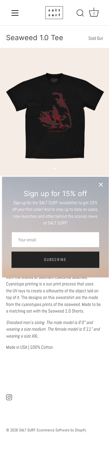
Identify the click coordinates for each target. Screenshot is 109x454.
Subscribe (55, 259)
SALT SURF (27, 430)
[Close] (100, 184)
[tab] (54, 315)
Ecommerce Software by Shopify (61, 430)
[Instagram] (9, 397)
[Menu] (15, 13)
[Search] (80, 14)
